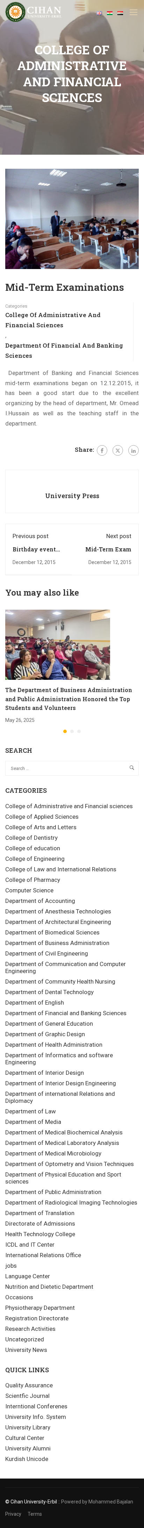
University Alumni (28, 1448)
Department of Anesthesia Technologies (58, 911)
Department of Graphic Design (45, 1034)
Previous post (31, 536)
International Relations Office (43, 1255)
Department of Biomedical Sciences (52, 932)
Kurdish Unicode (26, 1458)
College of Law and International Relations (60, 869)
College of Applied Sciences (42, 816)
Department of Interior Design (44, 1072)
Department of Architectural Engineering (58, 921)
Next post (118, 536)
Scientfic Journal (27, 1395)
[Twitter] (118, 450)
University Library (27, 1427)
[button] (65, 731)
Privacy (13, 1514)
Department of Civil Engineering (46, 953)
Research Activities (30, 1328)
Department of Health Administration (53, 1044)
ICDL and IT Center (30, 1244)
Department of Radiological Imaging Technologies (71, 1202)
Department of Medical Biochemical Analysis (64, 1132)
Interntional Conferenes (36, 1406)
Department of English (34, 1002)
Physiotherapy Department (40, 1307)
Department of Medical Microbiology (53, 1153)
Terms (35, 1514)
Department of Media (33, 1121)
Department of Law (30, 1111)
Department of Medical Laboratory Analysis (62, 1142)
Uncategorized (24, 1339)
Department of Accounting (40, 900)
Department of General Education (49, 1023)
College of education (32, 848)
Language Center (27, 1276)
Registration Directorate (37, 1318)
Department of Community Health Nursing (60, 981)
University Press (72, 495)
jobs (11, 1265)
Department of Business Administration (57, 942)
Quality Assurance (29, 1385)
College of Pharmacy (32, 879)
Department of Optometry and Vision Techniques (69, 1163)
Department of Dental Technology (49, 992)
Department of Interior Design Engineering (60, 1083)
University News (26, 1349)
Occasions (19, 1297)
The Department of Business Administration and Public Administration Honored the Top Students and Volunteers (68, 698)
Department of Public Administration (53, 1191)
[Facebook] (102, 450)
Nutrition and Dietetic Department (49, 1286)
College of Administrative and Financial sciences (53, 320)
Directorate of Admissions (40, 1223)
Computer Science (29, 890)
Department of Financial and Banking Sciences (64, 350)
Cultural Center (24, 1437)
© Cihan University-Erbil (31, 1501)
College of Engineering (35, 858)
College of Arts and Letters (41, 827)
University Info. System (35, 1416)
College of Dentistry (31, 837)
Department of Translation (39, 1213)
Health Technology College (40, 1234)
